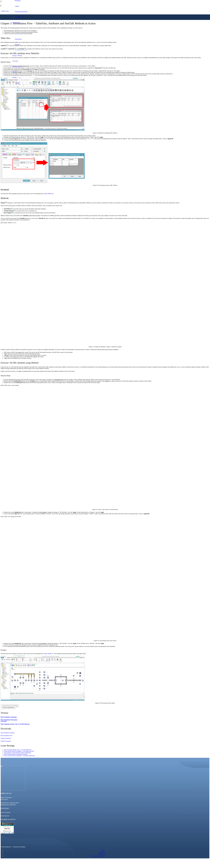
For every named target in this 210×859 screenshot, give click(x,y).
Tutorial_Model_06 (48, 193)
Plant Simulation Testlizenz (8, 732)
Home (103, 850)
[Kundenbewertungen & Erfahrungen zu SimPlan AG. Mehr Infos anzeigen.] (7, 833)
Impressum (102, 852)
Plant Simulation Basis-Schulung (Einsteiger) (15, 754)
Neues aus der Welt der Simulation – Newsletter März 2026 (19, 755)
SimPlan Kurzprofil (6, 741)
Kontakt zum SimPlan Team (97, 856)
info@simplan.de (5, 816)
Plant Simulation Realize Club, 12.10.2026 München (15, 724)
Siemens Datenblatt (6, 738)
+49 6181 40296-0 (5, 812)
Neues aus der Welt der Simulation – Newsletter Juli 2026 (19, 751)
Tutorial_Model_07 (48, 653)
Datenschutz (102, 854)
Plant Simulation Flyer (6, 735)
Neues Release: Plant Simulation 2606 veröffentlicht (17, 752)
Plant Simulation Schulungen (9, 717)
